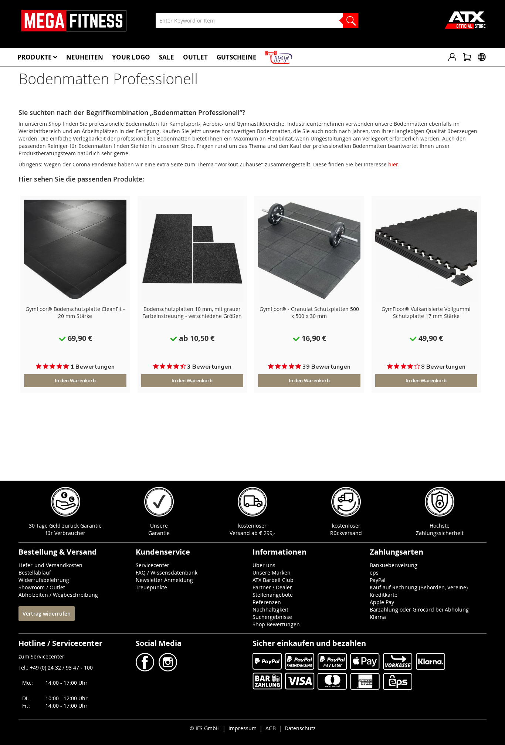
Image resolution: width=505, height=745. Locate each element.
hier (393, 164)
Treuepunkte (151, 587)
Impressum (242, 728)
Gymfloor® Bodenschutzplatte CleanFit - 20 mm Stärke (75, 312)
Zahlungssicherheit (440, 532)
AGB (270, 728)
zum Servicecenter (41, 656)
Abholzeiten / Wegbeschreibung (58, 594)
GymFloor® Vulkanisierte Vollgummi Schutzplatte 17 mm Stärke (426, 312)
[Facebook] (146, 669)
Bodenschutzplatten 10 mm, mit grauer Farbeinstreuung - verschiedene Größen (192, 312)
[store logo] (73, 20)
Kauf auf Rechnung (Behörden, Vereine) (419, 587)
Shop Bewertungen (276, 624)
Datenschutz (300, 728)
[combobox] (257, 20)
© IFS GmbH (205, 728)
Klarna (378, 616)
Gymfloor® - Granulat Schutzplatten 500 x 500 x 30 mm (309, 312)
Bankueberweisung (393, 565)
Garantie (159, 532)
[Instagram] (167, 669)
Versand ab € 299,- (252, 532)
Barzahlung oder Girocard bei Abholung (419, 609)
